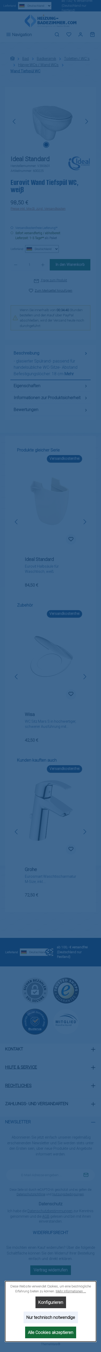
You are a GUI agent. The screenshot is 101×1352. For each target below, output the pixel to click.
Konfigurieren (50, 1302)
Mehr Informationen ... (71, 1291)
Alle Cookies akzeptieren (50, 1332)
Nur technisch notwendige (50, 1317)
